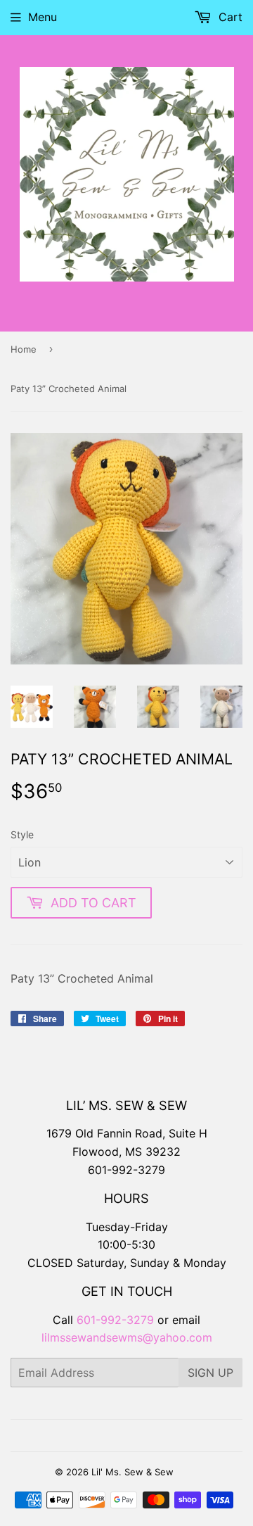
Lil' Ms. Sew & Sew (132, 1471)
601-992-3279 (126, 1170)
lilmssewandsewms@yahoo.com (126, 1337)
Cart (228, 17)
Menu (42, 17)
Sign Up (210, 1373)
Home (24, 349)
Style (22, 834)
